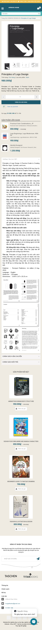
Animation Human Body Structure (21, 401)
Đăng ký (14, 1)
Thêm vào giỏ (21, 408)
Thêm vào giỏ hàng (21, 102)
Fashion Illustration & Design (21, 521)
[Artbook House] (15, 7)
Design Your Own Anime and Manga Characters (21, 441)
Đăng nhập (6, 1)
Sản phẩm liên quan (10, 120)
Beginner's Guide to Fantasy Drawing (21, 481)
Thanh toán (23, 1)
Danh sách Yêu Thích (34, 1)
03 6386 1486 (11, 113)
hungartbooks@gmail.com (12, 603)
